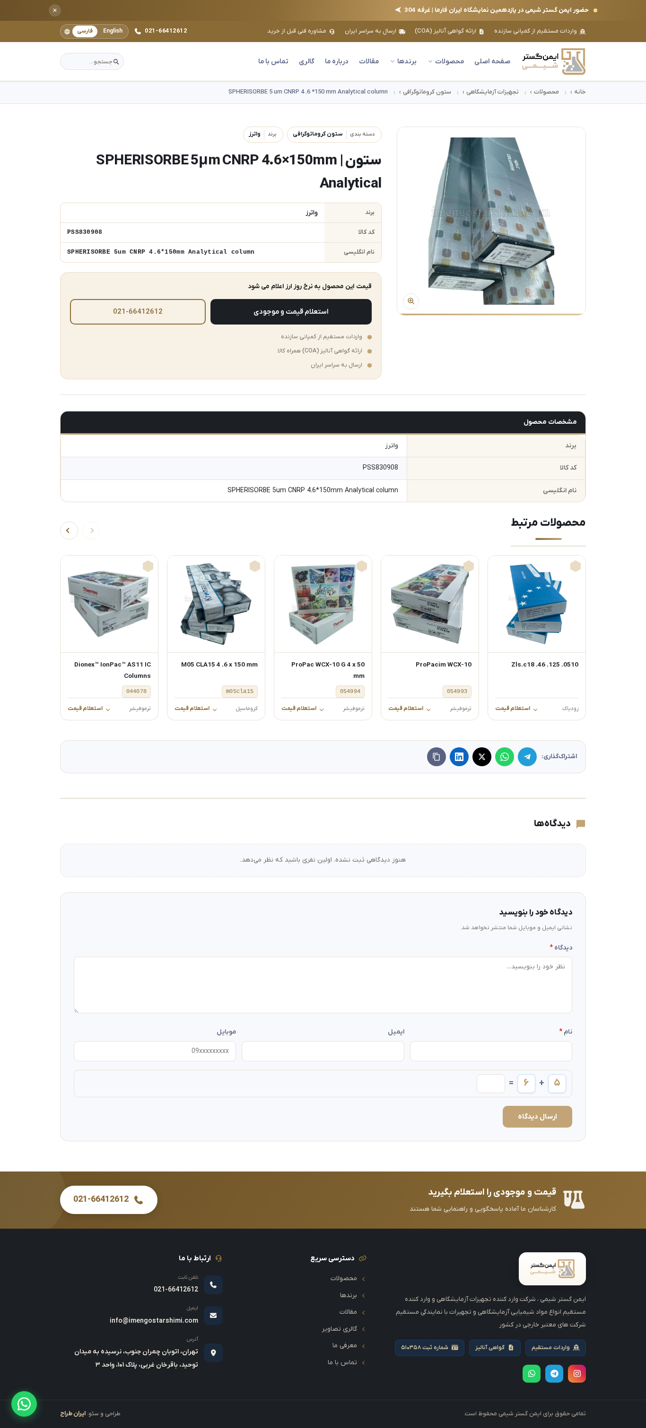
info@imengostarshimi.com (154, 1321)
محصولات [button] (449, 61)
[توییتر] (481, 756)
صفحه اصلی (492, 61)
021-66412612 (166, 31)
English (112, 31)
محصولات (546, 92)
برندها (348, 1295)
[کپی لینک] (436, 756)
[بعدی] (69, 530)
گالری (306, 61)
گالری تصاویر (339, 1329)
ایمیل (396, 1031)
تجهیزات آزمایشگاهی (492, 92)
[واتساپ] (24, 1404)
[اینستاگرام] (577, 1374)
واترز (263, 134)
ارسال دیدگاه (537, 1116)
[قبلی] (91, 530)
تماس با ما (273, 61)
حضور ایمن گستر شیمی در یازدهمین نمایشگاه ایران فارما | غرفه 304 (492, 10)
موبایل (226, 1031)
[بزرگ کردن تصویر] (491, 221)
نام (565, 1031)
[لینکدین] (459, 756)
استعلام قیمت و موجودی (291, 311)
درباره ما (337, 61)
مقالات (369, 61)
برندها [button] (407, 61)
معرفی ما (344, 1345)
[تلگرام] (527, 756)
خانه (580, 92)
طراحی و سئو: (90, 1414)
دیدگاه (561, 947)
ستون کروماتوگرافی (427, 92)
